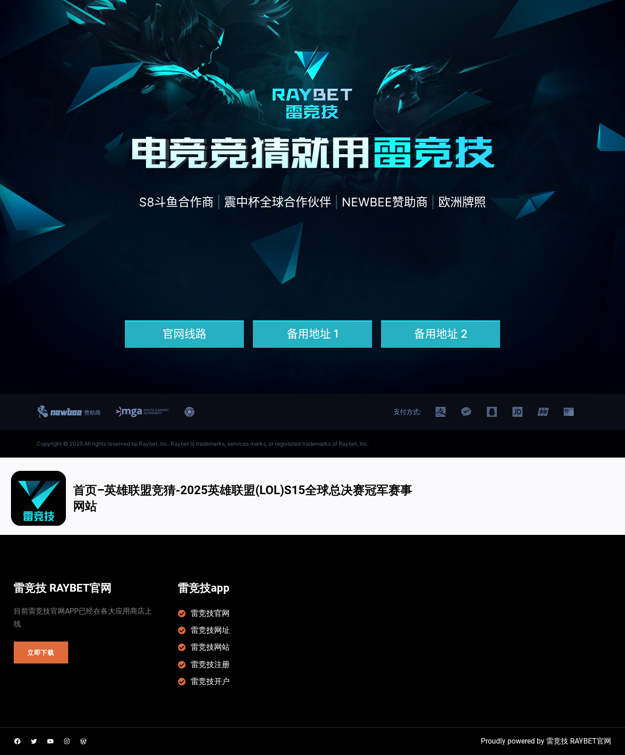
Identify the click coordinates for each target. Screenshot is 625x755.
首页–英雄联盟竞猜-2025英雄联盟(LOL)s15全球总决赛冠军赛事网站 (242, 498)
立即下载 (40, 652)
